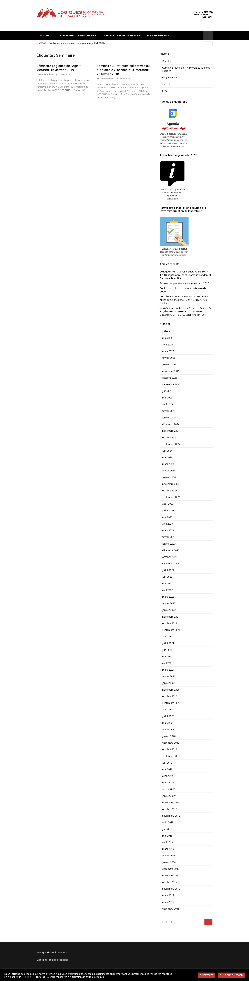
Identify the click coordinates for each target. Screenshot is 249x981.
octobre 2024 (169, 437)
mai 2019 (167, 769)
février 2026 (168, 357)
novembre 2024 (171, 430)
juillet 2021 (168, 643)
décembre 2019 (170, 742)
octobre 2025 (169, 377)
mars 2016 (168, 902)
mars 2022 (168, 596)
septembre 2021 (171, 629)
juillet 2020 (168, 716)
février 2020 (168, 729)
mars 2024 (168, 464)
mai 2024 (167, 457)
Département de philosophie (77, 35)
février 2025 (168, 411)
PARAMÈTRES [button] (206, 975)
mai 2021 (167, 656)
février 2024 (168, 470)
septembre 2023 (171, 497)
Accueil (45, 35)
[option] (131, 43)
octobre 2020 (169, 696)
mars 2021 (168, 669)
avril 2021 (167, 663)
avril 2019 (167, 775)
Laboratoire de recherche (122, 35)
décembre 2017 (170, 868)
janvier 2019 (169, 795)
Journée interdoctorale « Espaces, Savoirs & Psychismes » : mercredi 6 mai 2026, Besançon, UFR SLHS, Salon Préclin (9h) (185, 311)
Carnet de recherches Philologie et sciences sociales (186, 69)
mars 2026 (168, 351)
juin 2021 (167, 649)
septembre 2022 (171, 563)
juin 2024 (167, 450)
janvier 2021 (169, 682)
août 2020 (167, 709)
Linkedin (166, 84)
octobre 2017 (169, 882)
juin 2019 (167, 762)
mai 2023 (167, 517)
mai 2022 (167, 583)
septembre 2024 (171, 444)
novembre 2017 (171, 875)
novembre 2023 (171, 484)
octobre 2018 (169, 809)
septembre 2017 (171, 888)
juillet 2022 (168, 570)
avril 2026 (167, 344)
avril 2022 (167, 590)
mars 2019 (168, 782)
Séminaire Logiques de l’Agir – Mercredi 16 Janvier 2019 (58, 68)
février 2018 (168, 855)
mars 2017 (168, 895)
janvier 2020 (169, 736)
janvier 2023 (169, 543)
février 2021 (168, 676)
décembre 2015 (170, 908)
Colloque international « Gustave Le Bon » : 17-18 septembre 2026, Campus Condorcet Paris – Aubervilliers (185, 275)
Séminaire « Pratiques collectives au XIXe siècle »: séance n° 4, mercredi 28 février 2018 (123, 70)
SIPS (164, 90)
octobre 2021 (169, 623)
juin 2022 (167, 576)
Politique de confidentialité (51, 952)
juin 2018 (167, 829)
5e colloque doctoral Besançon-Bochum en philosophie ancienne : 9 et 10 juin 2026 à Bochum (104, 43)
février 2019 (168, 789)
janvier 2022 (169, 609)
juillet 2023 (168, 510)
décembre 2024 (170, 424)
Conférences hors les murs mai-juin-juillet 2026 (184, 290)
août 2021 (167, 636)
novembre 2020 (171, 689)
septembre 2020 (171, 702)
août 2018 (167, 822)
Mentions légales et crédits (52, 959)
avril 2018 (167, 842)
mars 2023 (168, 530)
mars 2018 (168, 848)
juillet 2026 (168, 331)
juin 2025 (167, 391)
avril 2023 (167, 523)
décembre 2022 (170, 550)
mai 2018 (167, 835)
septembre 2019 (171, 756)
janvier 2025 (169, 417)
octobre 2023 (169, 490)
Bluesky (166, 61)
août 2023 (167, 503)
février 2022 (168, 603)
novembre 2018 (171, 802)
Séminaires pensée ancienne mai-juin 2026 (184, 283)
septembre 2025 (171, 384)
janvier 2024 (169, 477)
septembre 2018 (171, 815)
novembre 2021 (171, 616)
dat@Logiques (170, 77)
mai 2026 (167, 338)
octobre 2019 (169, 749)
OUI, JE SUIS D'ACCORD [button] (231, 975)
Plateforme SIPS (158, 35)
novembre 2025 (171, 371)
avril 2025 (167, 404)
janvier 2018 (169, 862)
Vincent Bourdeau (44, 74)
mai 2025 (167, 397)
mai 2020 (167, 722)
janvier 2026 (169, 364)
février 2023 (168, 537)
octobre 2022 (169, 556)
